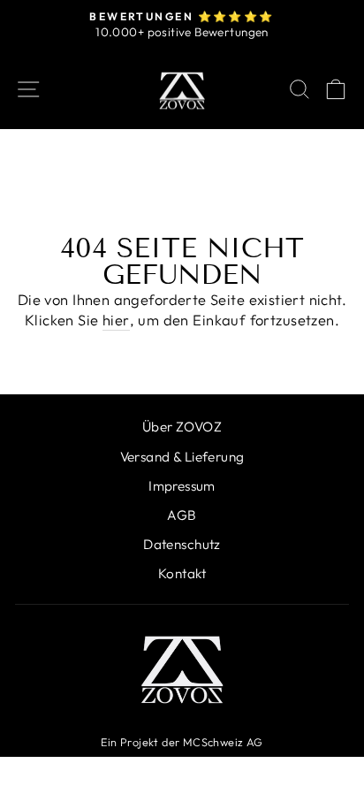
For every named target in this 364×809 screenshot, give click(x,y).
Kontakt (182, 573)
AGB (181, 515)
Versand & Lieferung (182, 456)
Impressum (182, 485)
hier (116, 319)
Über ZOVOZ (182, 426)
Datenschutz (182, 544)
